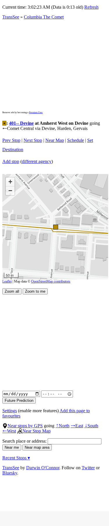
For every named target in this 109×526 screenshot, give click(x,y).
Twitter (88, 467)
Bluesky (9, 472)
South (91, 425)
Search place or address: (25, 441)
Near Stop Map (36, 430)
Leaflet (7, 281)
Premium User (36, 112)
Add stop (10, 161)
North (62, 425)
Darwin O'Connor (42, 467)
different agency (36, 161)
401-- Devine (21, 123)
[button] (55, 227)
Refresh (91, 7)
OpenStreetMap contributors (50, 281)
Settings (9, 410)
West (9, 430)
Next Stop (33, 140)
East (77, 425)
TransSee (10, 16)
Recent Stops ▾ (16, 457)
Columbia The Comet (44, 16)
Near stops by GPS (25, 425)
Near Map (54, 140)
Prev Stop (11, 140)
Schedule (75, 140)
